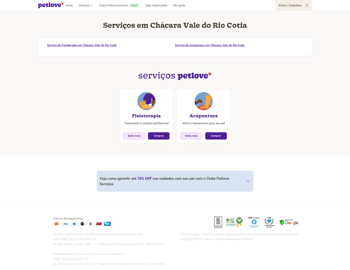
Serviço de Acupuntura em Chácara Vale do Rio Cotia (209, 45)
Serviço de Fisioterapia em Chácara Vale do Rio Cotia (82, 45)
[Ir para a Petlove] (51, 5)
